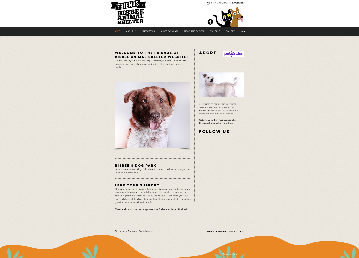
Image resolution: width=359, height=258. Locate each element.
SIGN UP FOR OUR (228, 2)
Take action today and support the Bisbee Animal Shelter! (151, 209)
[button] (152, 115)
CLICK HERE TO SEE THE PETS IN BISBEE (217, 104)
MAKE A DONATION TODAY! (225, 231)
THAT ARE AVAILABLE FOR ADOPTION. (217, 107)
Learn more (120, 169)
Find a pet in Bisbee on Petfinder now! (134, 231)
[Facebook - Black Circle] (210, 22)
